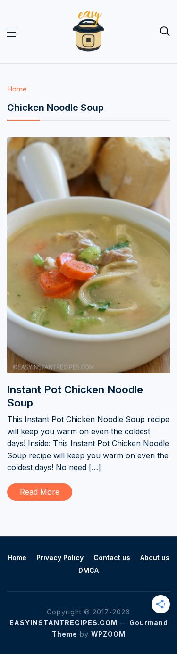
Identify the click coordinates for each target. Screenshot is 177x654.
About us (154, 558)
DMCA (88, 570)
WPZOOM (108, 634)
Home (17, 88)
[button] (11, 31)
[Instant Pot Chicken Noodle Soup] (88, 143)
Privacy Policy (60, 558)
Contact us (111, 558)
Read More (39, 492)
